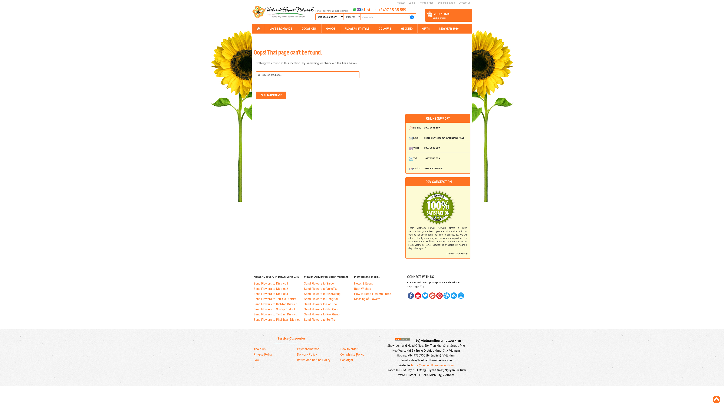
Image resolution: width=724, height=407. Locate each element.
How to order (426, 2)
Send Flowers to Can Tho (320, 304)
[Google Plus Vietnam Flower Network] (432, 295)
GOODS (330, 28)
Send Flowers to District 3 (271, 294)
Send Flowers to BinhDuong (322, 294)
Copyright (346, 360)
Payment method (446, 2)
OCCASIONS (309, 28)
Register (400, 2)
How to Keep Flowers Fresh (372, 294)
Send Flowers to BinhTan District (275, 304)
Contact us (464, 2)
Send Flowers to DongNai (321, 299)
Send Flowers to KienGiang (322, 314)
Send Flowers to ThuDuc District (275, 299)
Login (412, 2)
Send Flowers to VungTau (320, 289)
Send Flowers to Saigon (319, 283)
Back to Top (716, 399)
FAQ (256, 360)
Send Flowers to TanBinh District (275, 314)
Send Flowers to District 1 (271, 283)
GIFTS (426, 28)
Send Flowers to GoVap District (274, 309)
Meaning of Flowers (367, 299)
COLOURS (385, 28)
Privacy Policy (263, 354)
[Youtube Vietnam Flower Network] (418, 295)
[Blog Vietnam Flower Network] (446, 295)
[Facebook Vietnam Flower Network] (410, 295)
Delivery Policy (307, 354)
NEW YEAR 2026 (449, 28)
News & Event (363, 283)
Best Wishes (362, 289)
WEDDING (407, 28)
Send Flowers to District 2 (271, 289)
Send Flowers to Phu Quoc (321, 309)
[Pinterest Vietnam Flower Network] (425, 295)
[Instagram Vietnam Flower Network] (461, 295)
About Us (260, 349)
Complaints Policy (352, 354)
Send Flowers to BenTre (320, 319)
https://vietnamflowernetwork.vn (432, 365)
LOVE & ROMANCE (280, 28)
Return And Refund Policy (314, 360)
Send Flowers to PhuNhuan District (277, 319)
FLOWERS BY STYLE (357, 28)
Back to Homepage (271, 95)
